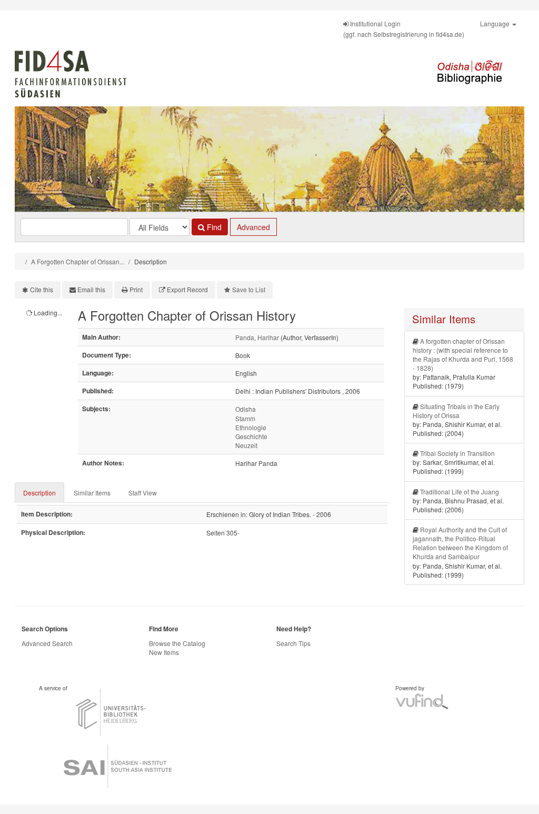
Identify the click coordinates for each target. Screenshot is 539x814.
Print (136, 289)
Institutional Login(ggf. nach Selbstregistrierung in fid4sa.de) (403, 28)
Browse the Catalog (177, 643)
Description (39, 492)
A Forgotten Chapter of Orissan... (77, 261)
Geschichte (251, 436)
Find (213, 227)
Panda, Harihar (257, 337)
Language (495, 23)
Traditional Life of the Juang (459, 491)
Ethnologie (250, 427)
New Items (164, 652)
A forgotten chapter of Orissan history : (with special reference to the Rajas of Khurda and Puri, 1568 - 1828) (463, 354)
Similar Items (92, 492)
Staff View (142, 492)
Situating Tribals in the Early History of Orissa (456, 411)
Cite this (41, 289)
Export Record (187, 289)
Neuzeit (246, 445)
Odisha (245, 408)
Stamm (245, 418)
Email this (91, 289)
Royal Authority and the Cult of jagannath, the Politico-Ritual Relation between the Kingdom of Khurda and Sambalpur (460, 543)
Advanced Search (47, 643)
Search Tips (293, 643)
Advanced (253, 227)
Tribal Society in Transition (457, 453)
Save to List (248, 289)
